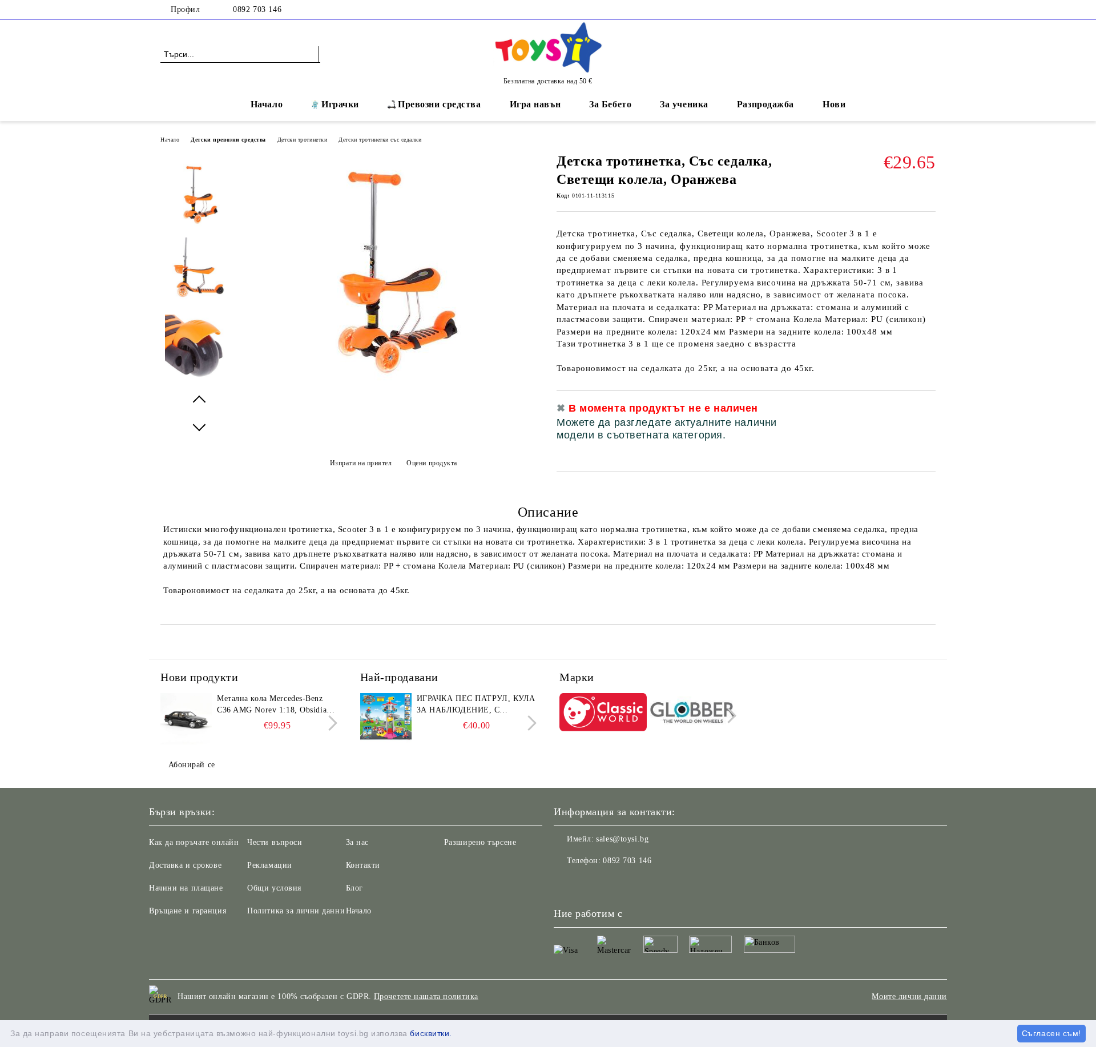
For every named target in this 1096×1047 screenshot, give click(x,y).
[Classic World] (603, 714)
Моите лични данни (909, 996)
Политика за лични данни (296, 911)
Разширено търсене (480, 842)
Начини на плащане (186, 888)
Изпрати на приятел (361, 463)
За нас (357, 842)
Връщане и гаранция (187, 911)
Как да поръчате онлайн (194, 842)
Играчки (340, 104)
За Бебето (610, 104)
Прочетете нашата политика (426, 996)
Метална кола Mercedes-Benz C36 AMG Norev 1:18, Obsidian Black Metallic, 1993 (274, 705)
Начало (267, 104)
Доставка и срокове (185, 865)
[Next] (329, 723)
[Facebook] (929, 9)
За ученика (684, 104)
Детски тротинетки (302, 139)
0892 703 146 (257, 9)
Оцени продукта (431, 463)
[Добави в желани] (927, 426)
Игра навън (535, 104)
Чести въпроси (274, 842)
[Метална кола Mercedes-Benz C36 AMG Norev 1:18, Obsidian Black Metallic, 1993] (186, 718)
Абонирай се (191, 764)
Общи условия (274, 888)
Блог (354, 888)
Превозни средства (439, 104)
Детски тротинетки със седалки (380, 139)
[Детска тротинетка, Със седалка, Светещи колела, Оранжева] (393, 389)
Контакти (363, 865)
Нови (834, 104)
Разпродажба (765, 104)
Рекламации (269, 865)
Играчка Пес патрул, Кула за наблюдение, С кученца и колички (476, 705)
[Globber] (693, 714)
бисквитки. (431, 1033)
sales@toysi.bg (622, 839)
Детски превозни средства (228, 139)
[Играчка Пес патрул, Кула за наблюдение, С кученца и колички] (386, 718)
